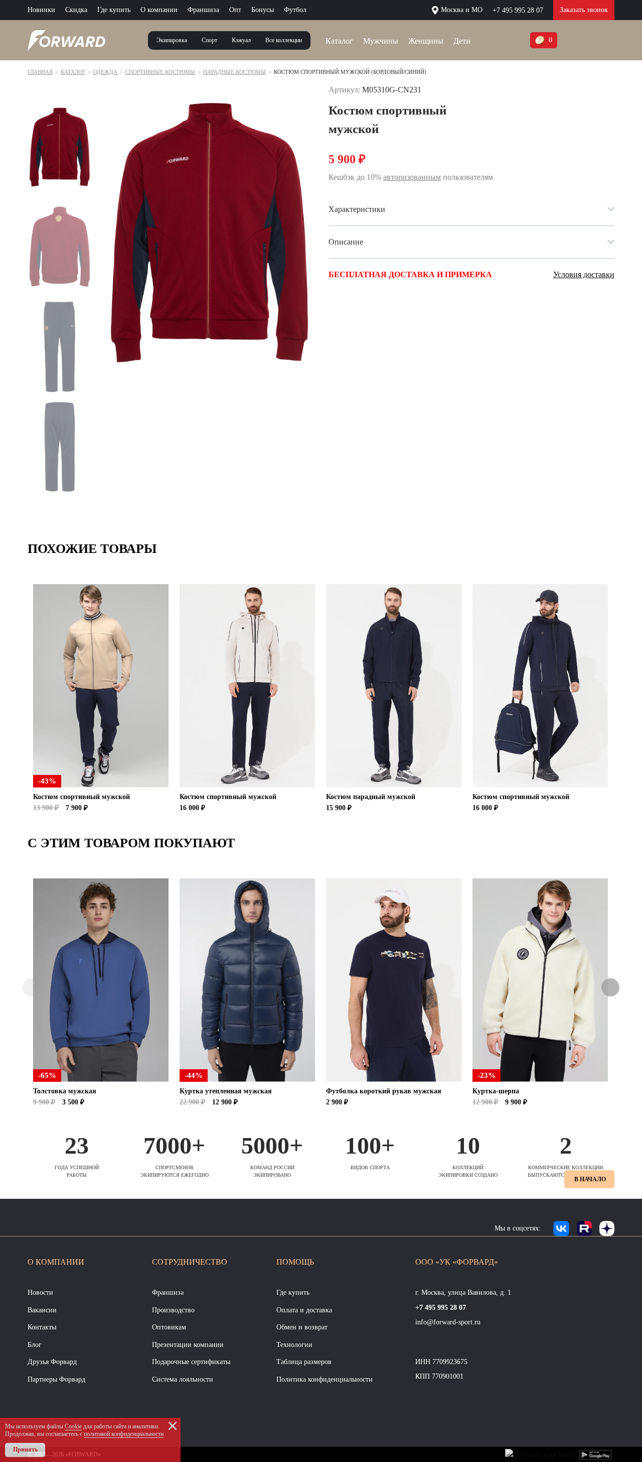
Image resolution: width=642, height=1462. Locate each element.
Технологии (294, 1344)
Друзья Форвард (52, 1362)
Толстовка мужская (64, 1091)
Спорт (209, 40)
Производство (173, 1310)
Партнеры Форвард (56, 1379)
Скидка (76, 10)
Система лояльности (182, 1379)
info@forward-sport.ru (447, 1322)
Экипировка (171, 40)
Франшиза (203, 10)
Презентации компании (188, 1344)
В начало (590, 1179)
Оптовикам (169, 1327)
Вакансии (42, 1310)
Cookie (73, 1426)
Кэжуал (241, 40)
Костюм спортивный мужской (81, 797)
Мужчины (380, 41)
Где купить (113, 10)
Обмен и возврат (302, 1327)
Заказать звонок (584, 10)
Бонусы (262, 10)
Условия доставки (583, 274)
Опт (235, 10)
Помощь (295, 1262)
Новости (40, 1292)
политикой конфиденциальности (124, 1433)
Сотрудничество (189, 1262)
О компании (159, 10)
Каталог (339, 41)
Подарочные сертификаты (191, 1362)
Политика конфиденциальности (324, 1379)
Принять (25, 1449)
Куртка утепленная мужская (226, 1091)
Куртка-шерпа (495, 1091)
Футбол (295, 10)
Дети (461, 41)
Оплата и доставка (304, 1310)
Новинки (41, 10)
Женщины (425, 41)
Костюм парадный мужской (370, 797)
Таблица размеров (304, 1362)
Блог (35, 1344)
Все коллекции (283, 40)
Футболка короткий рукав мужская (383, 1091)
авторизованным (412, 177)
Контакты (42, 1327)
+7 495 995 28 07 (518, 10)
